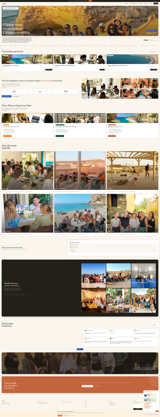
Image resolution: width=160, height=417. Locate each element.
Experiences (126, 3)
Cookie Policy (68, 413)
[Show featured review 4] (7, 344)
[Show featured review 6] (10, 344)
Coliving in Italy (140, 3)
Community (150, 3)
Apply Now (155, 3)
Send (157, 411)
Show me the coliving (147, 407)
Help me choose (147, 404)
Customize (72, 415)
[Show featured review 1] (3, 344)
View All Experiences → (153, 51)
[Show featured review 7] (11, 344)
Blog (85, 404)
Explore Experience (48, 69)
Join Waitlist (101, 69)
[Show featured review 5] (9, 344)
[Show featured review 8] (13, 344)
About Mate (146, 3)
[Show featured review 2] (5, 344)
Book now (79, 349)
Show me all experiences (148, 406)
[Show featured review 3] (6, 344)
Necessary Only (66, 415)
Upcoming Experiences (133, 3)
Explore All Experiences (6, 96)
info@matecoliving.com (113, 404)
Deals (85, 403)
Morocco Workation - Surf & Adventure (42, 403)
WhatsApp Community (113, 403)
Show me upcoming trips (148, 403)
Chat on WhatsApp (16, 96)
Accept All (60, 415)
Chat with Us (149, 33)
